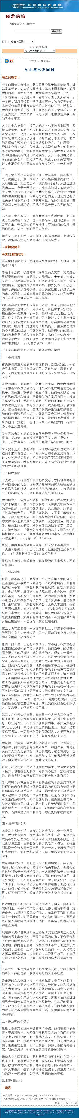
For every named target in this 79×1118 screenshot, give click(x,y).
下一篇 (73, 1103)
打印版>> (34, 61)
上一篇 (65, 1103)
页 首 (57, 1103)
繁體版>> (46, 61)
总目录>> (30, 23)
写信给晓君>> (17, 23)
